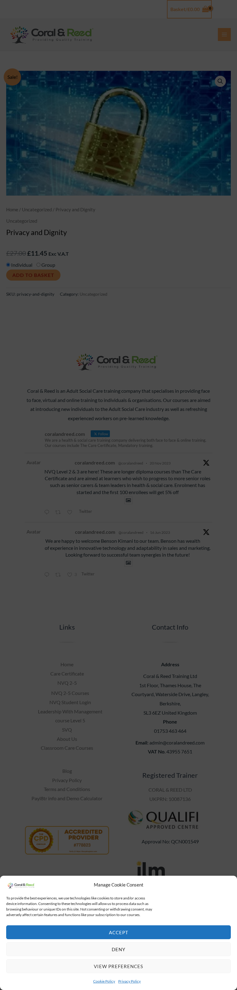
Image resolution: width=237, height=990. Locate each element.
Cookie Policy (104, 981)
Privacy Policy (129, 981)
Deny (118, 949)
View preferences (118, 966)
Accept (118, 932)
